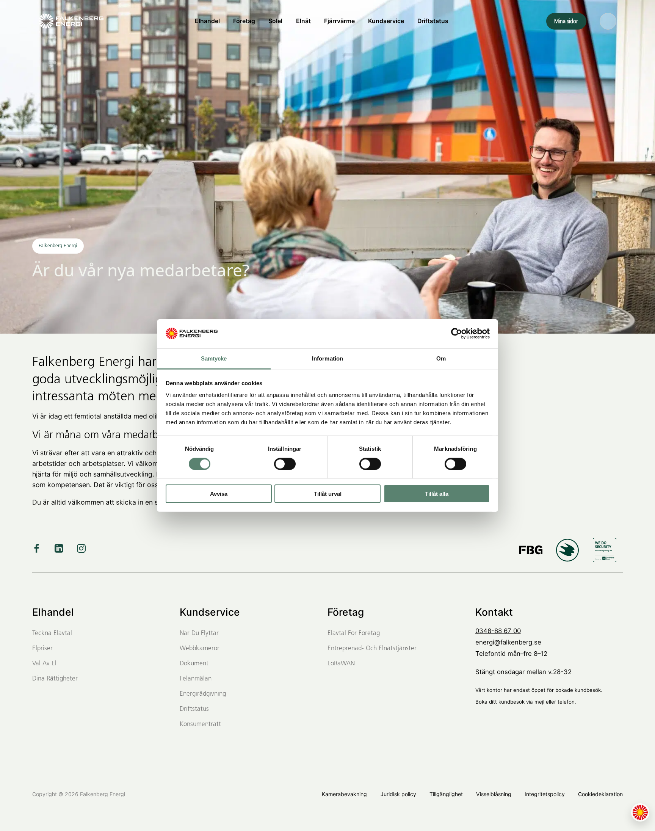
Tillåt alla (436, 494)
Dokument (194, 663)
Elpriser (42, 648)
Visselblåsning (493, 794)
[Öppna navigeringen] (608, 21)
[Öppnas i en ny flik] (456, 333)
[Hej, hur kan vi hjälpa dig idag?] (640, 812)
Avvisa (218, 494)
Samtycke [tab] (214, 358)
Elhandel (207, 21)
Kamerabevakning (344, 794)
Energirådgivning (203, 694)
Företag (244, 21)
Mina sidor (566, 21)
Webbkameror (199, 648)
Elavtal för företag (354, 633)
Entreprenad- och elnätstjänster (372, 648)
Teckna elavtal (52, 633)
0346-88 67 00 (498, 631)
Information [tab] (327, 358)
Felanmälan (196, 679)
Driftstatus (432, 21)
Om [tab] (441, 358)
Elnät (303, 21)
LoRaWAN (341, 663)
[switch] (285, 464)
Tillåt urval (328, 494)
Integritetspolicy (545, 794)
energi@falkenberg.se (508, 642)
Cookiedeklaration (600, 794)
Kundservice (386, 21)
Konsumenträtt (200, 724)
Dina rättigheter (55, 679)
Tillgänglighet (446, 794)
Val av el (44, 663)
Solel (275, 21)
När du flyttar (199, 633)
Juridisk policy (398, 794)
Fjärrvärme (339, 21)
